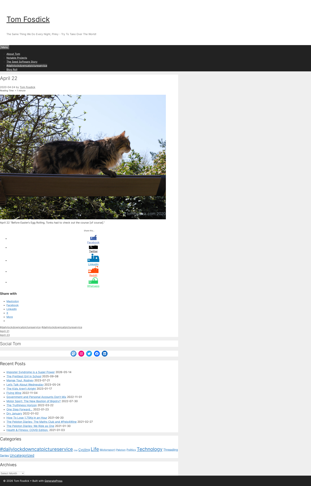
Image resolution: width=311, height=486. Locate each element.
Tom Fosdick (28, 19)
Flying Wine (13, 393)
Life (95, 449)
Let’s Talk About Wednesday (25, 384)
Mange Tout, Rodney (20, 380)
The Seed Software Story (21, 61)
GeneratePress (53, 480)
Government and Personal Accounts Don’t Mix (36, 397)
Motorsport (107, 449)
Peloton (121, 449)
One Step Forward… (19, 409)
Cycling (84, 450)
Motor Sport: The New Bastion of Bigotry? (33, 401)
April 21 (4, 331)
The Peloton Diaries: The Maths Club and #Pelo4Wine (41, 421)
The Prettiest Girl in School (23, 376)
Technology (149, 449)
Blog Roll (11, 69)
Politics (131, 449)
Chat (76, 450)
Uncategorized (22, 455)
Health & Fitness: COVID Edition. (27, 430)
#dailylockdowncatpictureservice (26, 65)
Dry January (14, 413)
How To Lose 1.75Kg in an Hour (26, 417)
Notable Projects (16, 57)
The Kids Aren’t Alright (21, 388)
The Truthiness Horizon (21, 405)
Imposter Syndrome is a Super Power (30, 372)
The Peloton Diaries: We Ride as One (30, 426)
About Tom (13, 53)
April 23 (5, 335)
